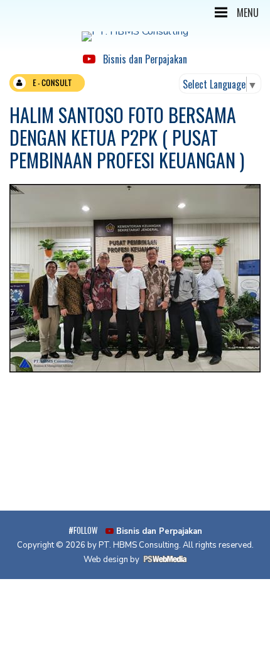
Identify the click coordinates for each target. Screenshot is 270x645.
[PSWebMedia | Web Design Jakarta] (165, 559)
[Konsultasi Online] (47, 85)
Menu (248, 12)
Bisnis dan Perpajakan (141, 59)
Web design (106, 559)
